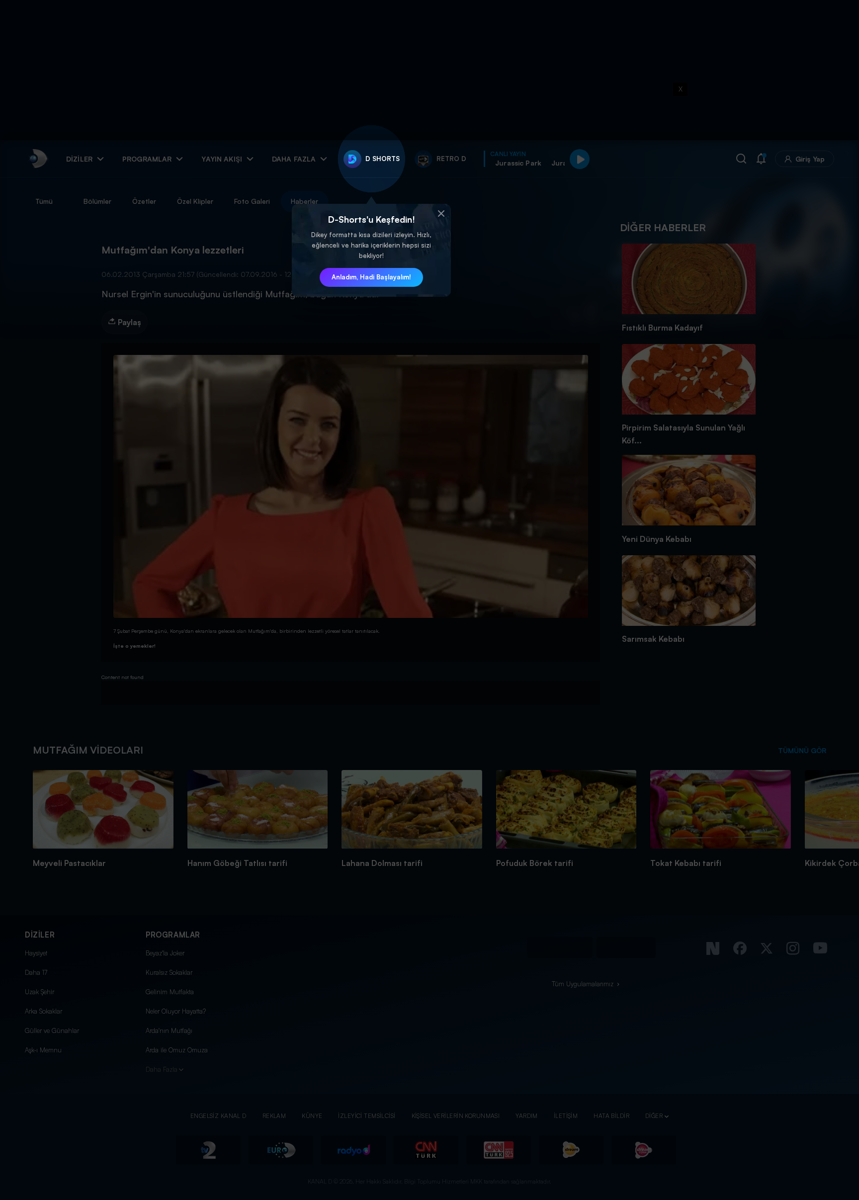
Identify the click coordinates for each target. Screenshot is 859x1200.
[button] (441, 214)
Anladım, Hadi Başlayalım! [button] (371, 277)
